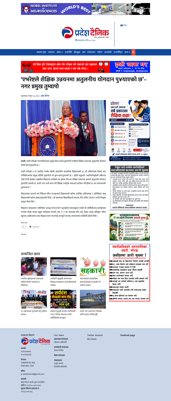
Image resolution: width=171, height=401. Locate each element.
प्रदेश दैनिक (45, 96)
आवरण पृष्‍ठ (41, 52)
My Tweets (92, 339)
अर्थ (83, 52)
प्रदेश (59, 52)
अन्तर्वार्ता (108, 52)
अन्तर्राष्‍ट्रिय (118, 52)
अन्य (126, 52)
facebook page (127, 335)
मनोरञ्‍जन (91, 52)
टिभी (124, 25)
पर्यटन (99, 52)
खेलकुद (77, 52)
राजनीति (68, 52)
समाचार (51, 52)
